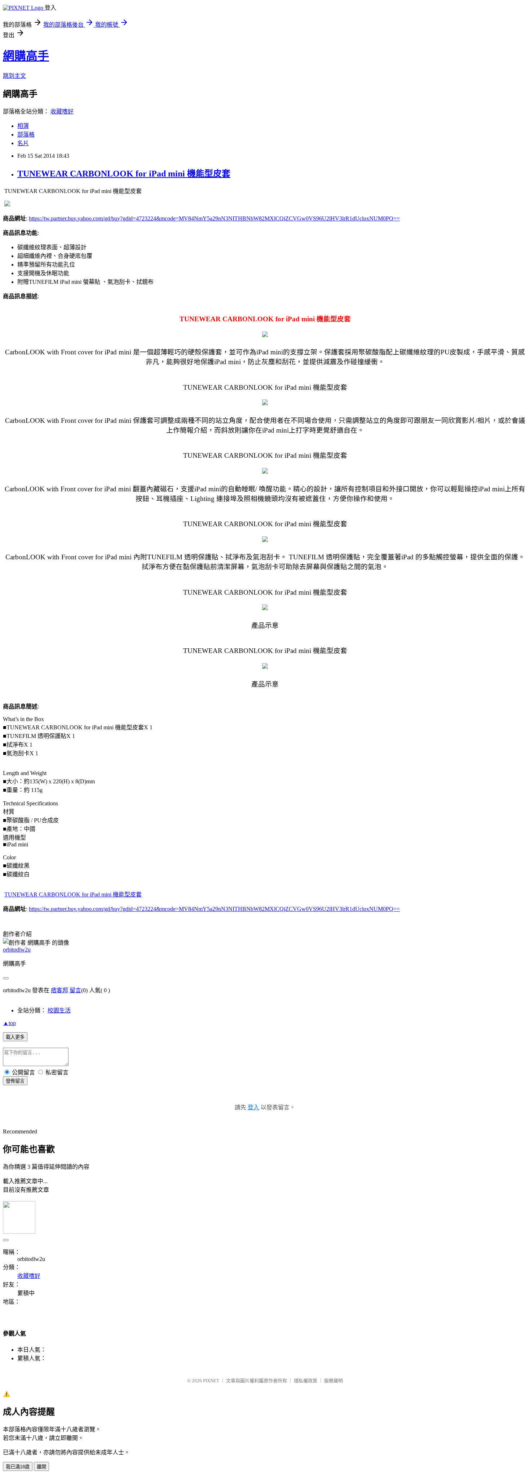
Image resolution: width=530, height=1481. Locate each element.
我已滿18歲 (18, 1466)
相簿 (23, 126)
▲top (9, 1023)
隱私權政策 (305, 1380)
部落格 (26, 134)
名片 (23, 143)
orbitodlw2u (17, 950)
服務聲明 (333, 1380)
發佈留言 (15, 1081)
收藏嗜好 (62, 111)
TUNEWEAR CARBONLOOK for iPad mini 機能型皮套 (123, 173)
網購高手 (26, 55)
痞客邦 (59, 990)
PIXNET (211, 1380)
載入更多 (15, 1037)
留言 (75, 990)
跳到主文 (14, 76)
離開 (41, 1466)
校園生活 (59, 1010)
